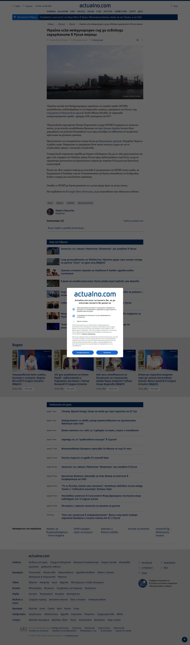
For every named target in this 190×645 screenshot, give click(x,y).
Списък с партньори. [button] (88, 334)
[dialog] (95, 322)
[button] (95, 321)
